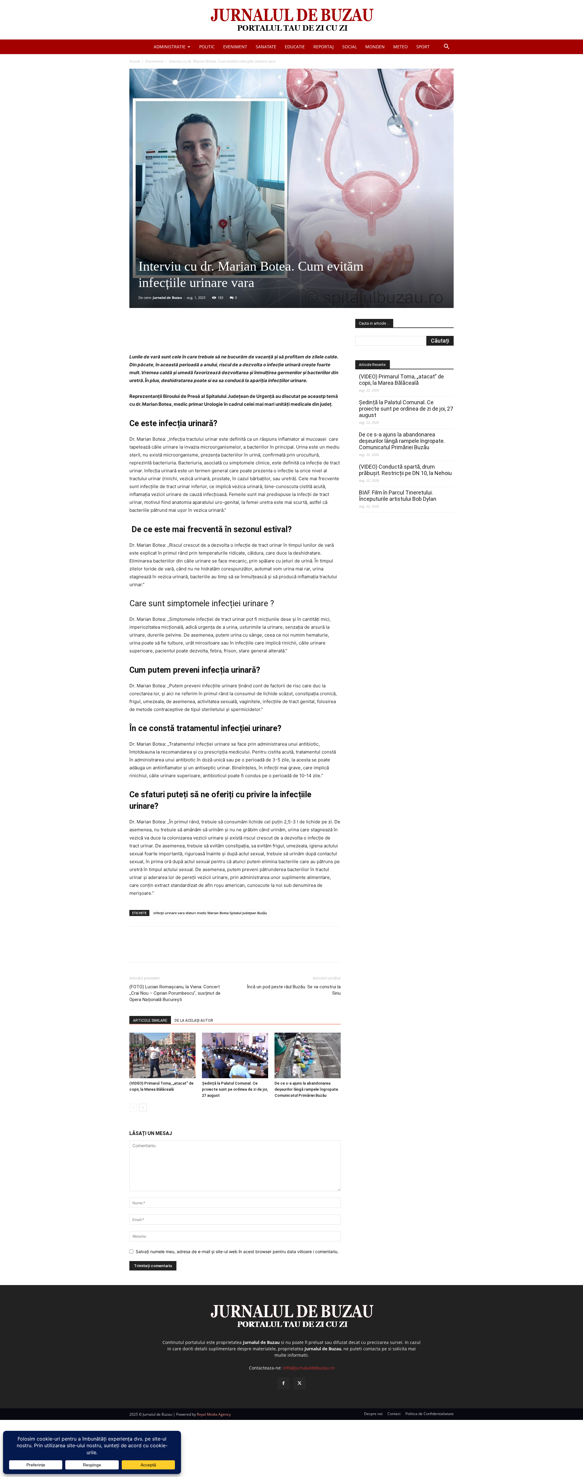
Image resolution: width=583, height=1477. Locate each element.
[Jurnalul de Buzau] (291, 20)
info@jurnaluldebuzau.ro (308, 1368)
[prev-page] (133, 1107)
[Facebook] (175, 336)
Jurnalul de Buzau (167, 297)
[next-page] (143, 1107)
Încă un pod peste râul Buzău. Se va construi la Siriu (294, 990)
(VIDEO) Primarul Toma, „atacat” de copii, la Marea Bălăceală (401, 379)
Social (349, 47)
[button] (446, 47)
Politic (207, 47)
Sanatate (266, 47)
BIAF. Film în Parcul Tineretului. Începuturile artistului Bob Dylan (397, 495)
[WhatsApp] (216, 336)
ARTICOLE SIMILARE (150, 1020)
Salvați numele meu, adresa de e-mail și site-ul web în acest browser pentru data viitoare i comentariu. (237, 1251)
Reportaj (323, 47)
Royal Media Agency (214, 1414)
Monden (375, 47)
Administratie (170, 47)
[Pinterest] (202, 336)
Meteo (400, 47)
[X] (188, 336)
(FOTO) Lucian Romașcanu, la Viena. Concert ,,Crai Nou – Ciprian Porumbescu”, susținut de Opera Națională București (174, 993)
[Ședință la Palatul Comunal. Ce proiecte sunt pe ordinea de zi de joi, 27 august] (235, 1055)
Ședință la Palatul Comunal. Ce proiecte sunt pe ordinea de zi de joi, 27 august (235, 1089)
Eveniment (235, 47)
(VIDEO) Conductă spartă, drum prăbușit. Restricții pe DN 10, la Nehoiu (405, 469)
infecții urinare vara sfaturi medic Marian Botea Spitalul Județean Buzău (210, 913)
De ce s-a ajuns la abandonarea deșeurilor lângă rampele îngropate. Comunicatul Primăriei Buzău (306, 1089)
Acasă (134, 61)
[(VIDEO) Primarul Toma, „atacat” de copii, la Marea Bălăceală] (162, 1055)
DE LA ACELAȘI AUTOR (194, 1020)
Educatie (295, 47)
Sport (423, 47)
